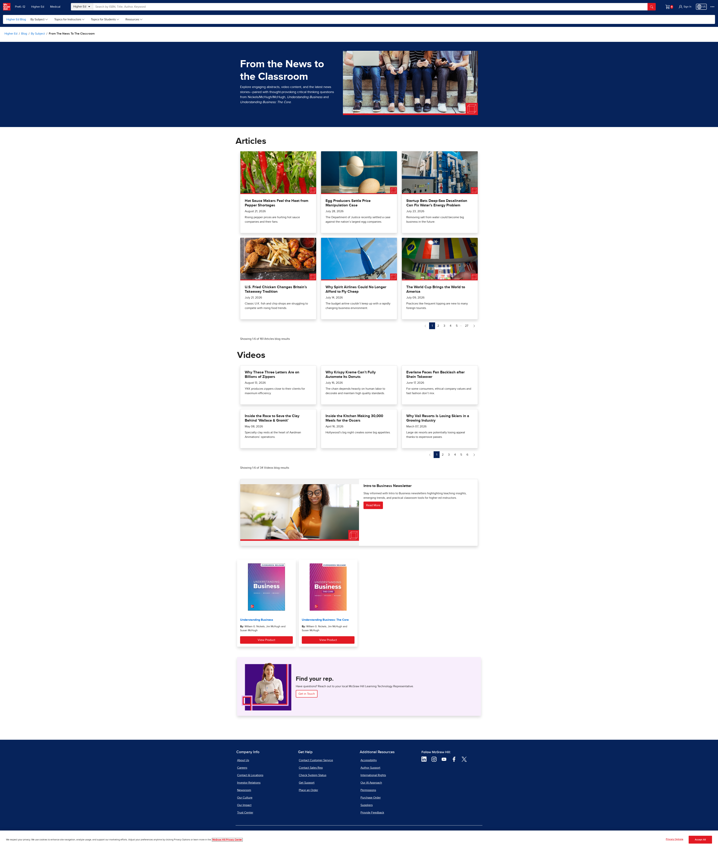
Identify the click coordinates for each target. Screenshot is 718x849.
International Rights (373, 775)
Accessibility (368, 760)
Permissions (368, 790)
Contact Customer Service (316, 760)
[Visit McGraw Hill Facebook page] (454, 758)
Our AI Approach (371, 782)
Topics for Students (103, 19)
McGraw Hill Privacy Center (227, 840)
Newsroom (244, 790)
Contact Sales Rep (311, 767)
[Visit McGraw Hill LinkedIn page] (423, 758)
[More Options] (712, 6)
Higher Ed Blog (16, 19)
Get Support (306, 782)
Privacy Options (674, 839)
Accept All (700, 840)
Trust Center (245, 812)
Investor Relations (248, 782)
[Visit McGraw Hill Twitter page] (464, 758)
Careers (242, 767)
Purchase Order (370, 797)
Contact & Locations (250, 775)
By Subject (37, 19)
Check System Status (312, 775)
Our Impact (244, 805)
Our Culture (244, 797)
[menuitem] (39, 19)
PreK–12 (20, 6)
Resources (132, 19)
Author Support (370, 767)
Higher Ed (37, 6)
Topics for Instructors (67, 19)
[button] (685, 6)
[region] (359, 840)
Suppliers (366, 805)
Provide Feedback (372, 812)
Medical (55, 6)
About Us (243, 760)
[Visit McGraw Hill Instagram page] (434, 758)
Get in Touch (306, 693)
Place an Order (308, 790)
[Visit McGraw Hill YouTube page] (444, 758)
